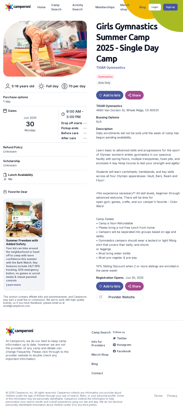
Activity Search (77, 7)
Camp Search (56, 7)
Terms (158, 396)
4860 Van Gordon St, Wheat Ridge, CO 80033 (127, 110)
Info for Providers (98, 343)
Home (41, 7)
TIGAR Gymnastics (110, 67)
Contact (97, 373)
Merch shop (124, 7)
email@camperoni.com (16, 305)
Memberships (105, 7)
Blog (142, 7)
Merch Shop (100, 354)
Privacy (172, 396)
